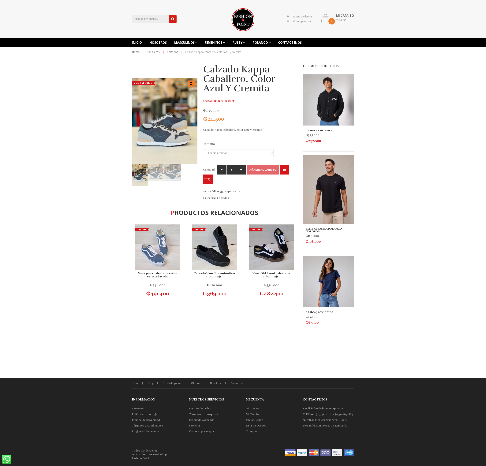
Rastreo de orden (200, 408)
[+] (241, 170)
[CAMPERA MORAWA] (328, 100)
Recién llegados (172, 383)
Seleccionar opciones (158, 290)
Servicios (194, 425)
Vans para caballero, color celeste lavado (157, 275)
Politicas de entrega (144, 414)
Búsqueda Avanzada (201, 420)
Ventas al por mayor (201, 431)
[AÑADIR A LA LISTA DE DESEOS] (208, 179)
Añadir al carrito (262, 169)
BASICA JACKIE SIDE (319, 312)
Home (136, 52)
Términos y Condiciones (147, 425)
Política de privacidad (146, 420)
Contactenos (238, 383)
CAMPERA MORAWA (319, 130)
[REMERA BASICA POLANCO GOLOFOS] (328, 189)
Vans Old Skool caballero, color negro (271, 275)
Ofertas (195, 383)
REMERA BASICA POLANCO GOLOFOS (324, 230)
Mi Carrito (252, 414)
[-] (221, 170)
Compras (251, 431)
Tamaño (209, 144)
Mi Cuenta (252, 408)
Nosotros (215, 383)
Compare (284, 170)
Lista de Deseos (256, 425)
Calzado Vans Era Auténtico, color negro (214, 275)
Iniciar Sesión (254, 420)
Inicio (135, 383)
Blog (150, 383)
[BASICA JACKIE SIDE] (328, 281)
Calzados (172, 52)
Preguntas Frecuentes (145, 431)
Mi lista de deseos (302, 16)
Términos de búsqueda (203, 414)
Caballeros (153, 52)
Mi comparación (302, 21)
